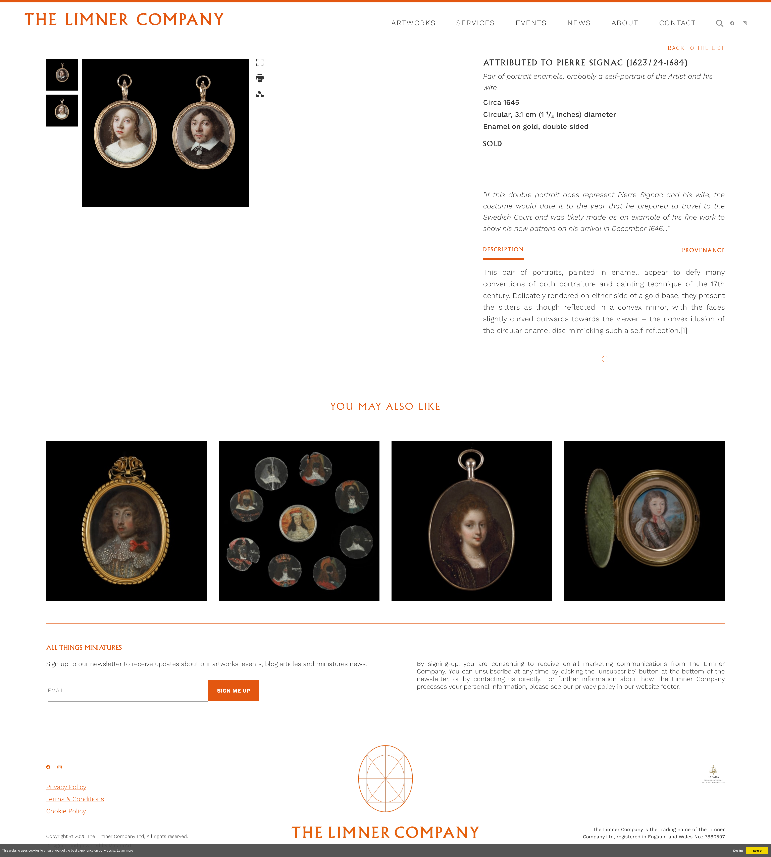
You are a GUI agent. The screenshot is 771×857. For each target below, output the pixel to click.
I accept (757, 850)
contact (677, 23)
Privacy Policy (66, 787)
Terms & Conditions (75, 799)
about (625, 23)
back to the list (696, 48)
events (531, 23)
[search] (718, 22)
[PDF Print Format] (260, 78)
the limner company (124, 21)
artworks (413, 23)
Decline (738, 850)
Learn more (125, 850)
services (475, 23)
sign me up (233, 690)
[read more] (604, 358)
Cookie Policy (66, 811)
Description (503, 250)
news (579, 23)
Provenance (703, 251)
